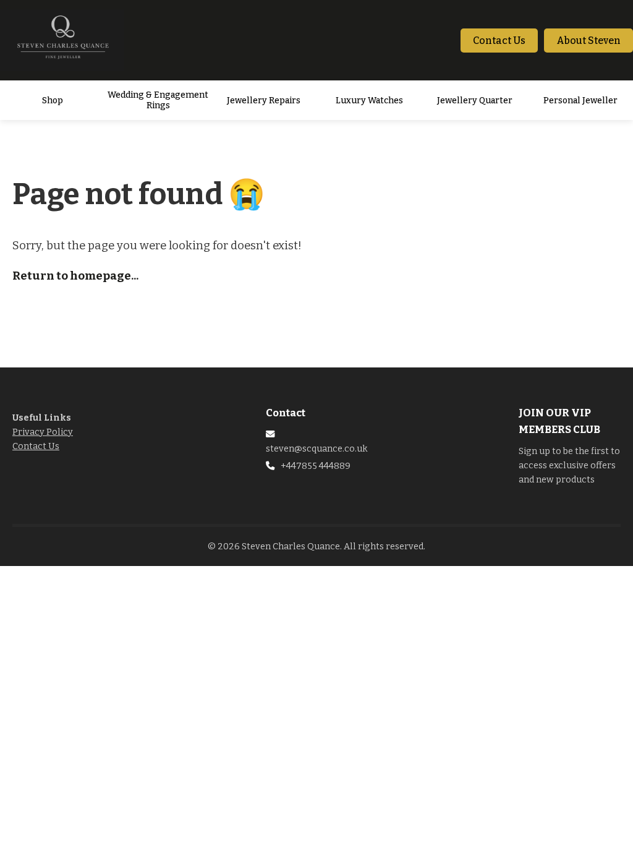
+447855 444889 (315, 466)
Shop (52, 100)
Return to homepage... (75, 276)
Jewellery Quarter (474, 100)
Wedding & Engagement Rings (158, 100)
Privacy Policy (42, 432)
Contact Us (499, 40)
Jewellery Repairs (263, 100)
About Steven (588, 40)
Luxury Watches (369, 100)
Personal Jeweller (580, 100)
